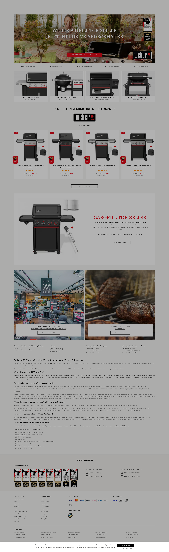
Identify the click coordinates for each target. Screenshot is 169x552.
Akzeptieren (126, 545)
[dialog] (84, 547)
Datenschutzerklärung (108, 547)
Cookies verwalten (126, 548)
